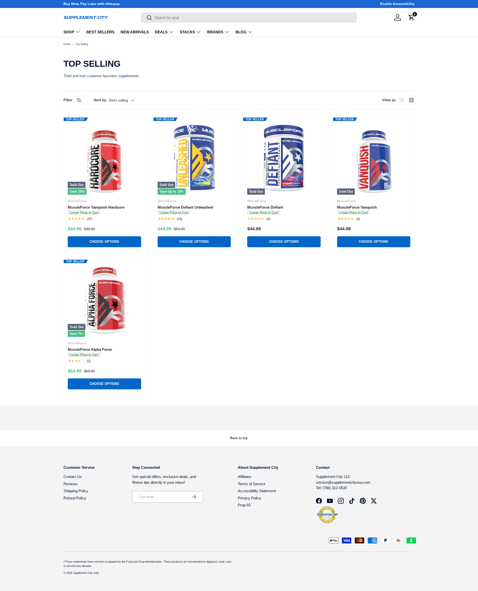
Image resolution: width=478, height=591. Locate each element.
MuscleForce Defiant (265, 207)
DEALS (161, 32)
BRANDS (215, 32)
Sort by (100, 100)
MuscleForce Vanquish (357, 207)
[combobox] (249, 17)
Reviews (70, 484)
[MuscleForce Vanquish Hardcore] (104, 158)
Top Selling (81, 44)
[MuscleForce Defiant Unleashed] (194, 158)
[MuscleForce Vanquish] (374, 158)
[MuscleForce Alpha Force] (104, 300)
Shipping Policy (75, 491)
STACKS (187, 32)
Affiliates (244, 476)
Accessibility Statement (257, 491)
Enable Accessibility (397, 4)
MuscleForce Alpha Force (90, 349)
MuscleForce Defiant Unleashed (185, 207)
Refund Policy (74, 498)
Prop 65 (244, 505)
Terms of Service (251, 484)
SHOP (68, 32)
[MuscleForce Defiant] (284, 158)
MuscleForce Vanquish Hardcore (96, 207)
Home (67, 44)
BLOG (241, 32)
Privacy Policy (249, 498)
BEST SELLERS (100, 32)
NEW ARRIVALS (134, 32)
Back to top (239, 438)
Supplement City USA (86, 572)
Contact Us (72, 476)
